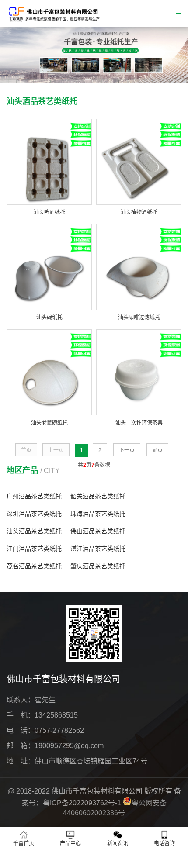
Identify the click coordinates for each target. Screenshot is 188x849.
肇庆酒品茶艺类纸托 (97, 566)
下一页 (127, 450)
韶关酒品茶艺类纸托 (97, 496)
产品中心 (70, 843)
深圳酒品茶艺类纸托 (34, 513)
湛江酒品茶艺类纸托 (97, 548)
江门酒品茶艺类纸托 (34, 548)
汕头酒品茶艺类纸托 (34, 531)
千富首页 (23, 843)
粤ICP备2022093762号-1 (82, 803)
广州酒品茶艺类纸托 (34, 496)
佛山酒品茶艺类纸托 (97, 531)
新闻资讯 (117, 843)
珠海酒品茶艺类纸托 (97, 513)
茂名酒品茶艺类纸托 (34, 566)
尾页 (157, 450)
